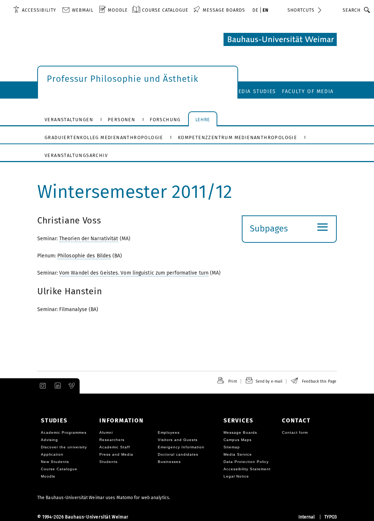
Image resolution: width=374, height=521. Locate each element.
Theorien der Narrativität (88, 238)
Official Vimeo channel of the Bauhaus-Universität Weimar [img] (72, 386)
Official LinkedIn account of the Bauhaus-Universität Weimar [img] (56, 386)
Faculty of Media (308, 91)
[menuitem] (34, 9)
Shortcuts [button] (300, 10)
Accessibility (39, 10)
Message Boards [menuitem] (224, 10)
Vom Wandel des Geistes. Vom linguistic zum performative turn (134, 273)
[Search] (367, 9)
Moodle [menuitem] (118, 10)
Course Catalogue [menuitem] (165, 10)
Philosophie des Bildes (84, 256)
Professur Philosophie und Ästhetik (122, 79)
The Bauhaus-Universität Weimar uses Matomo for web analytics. (103, 497)
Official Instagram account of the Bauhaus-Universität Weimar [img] (41, 386)
